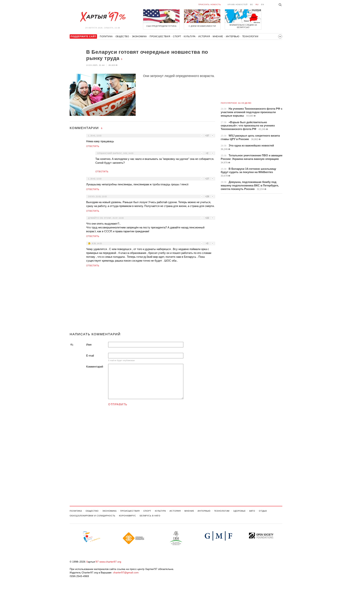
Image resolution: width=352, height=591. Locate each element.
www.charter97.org (110, 561)
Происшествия (160, 36)
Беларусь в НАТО (150, 516)
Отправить (117, 404)
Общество (122, 36)
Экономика (139, 36)
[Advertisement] (142, 301)
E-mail (90, 355)
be (251, 4)
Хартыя (102, 16)
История (204, 36)
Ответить (93, 146)
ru (257, 4)
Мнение (218, 36)
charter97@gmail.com (126, 572)
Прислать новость (209, 4)
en (262, 4)
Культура (190, 36)
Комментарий (94, 366)
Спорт (177, 36)
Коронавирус (127, 516)
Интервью (232, 36)
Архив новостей (237, 4)
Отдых (263, 511)
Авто (252, 511)
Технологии (250, 36)
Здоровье (239, 511)
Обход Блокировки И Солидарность (92, 516)
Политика (106, 36)
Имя (88, 344)
